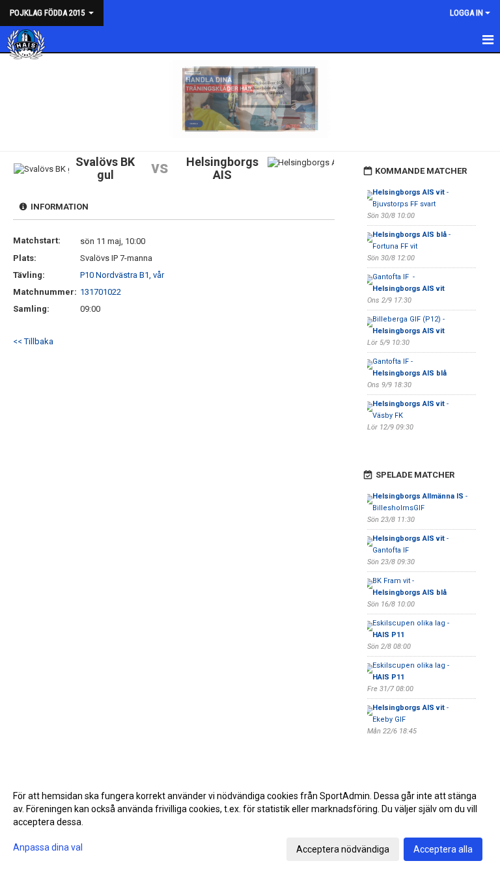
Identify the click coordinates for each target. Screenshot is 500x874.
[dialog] (250, 822)
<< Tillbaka (33, 341)
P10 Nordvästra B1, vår (122, 275)
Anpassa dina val (48, 847)
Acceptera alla (443, 849)
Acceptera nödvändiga (342, 849)
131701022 (100, 292)
